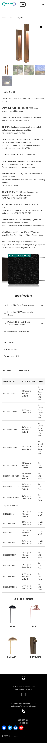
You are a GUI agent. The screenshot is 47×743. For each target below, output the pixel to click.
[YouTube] (21, 727)
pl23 (17, 356)
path (12, 356)
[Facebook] (4, 727)
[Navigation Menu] (23, 4)
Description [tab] (7, 370)
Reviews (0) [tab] (23, 370)
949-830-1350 (23, 723)
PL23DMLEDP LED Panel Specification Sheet (18, 323)
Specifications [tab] (23, 295)
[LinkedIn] (15, 727)
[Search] (43, 4)
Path (11, 18)
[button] (41, 27)
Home (4, 18)
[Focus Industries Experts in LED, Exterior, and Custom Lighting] (9, 4)
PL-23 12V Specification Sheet (21, 305)
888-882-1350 (24, 720)
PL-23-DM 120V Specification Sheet (20, 313)
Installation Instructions (18, 331)
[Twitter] (10, 727)
